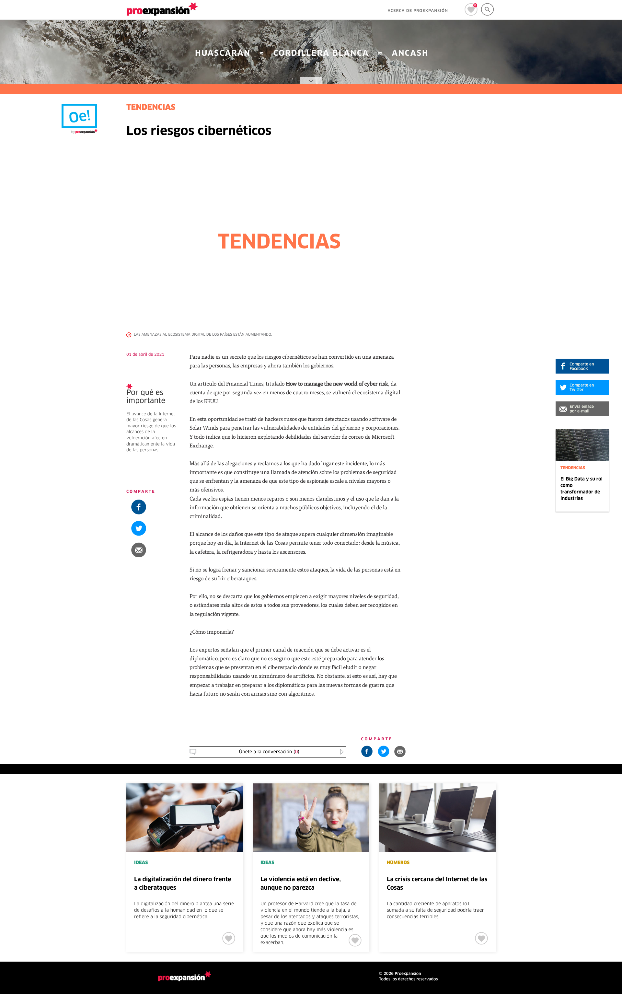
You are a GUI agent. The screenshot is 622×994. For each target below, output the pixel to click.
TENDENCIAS (572, 468)
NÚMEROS (398, 863)
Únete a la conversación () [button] (269, 752)
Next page (561, 805)
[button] (582, 408)
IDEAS (141, 863)
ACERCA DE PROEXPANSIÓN (417, 11)
